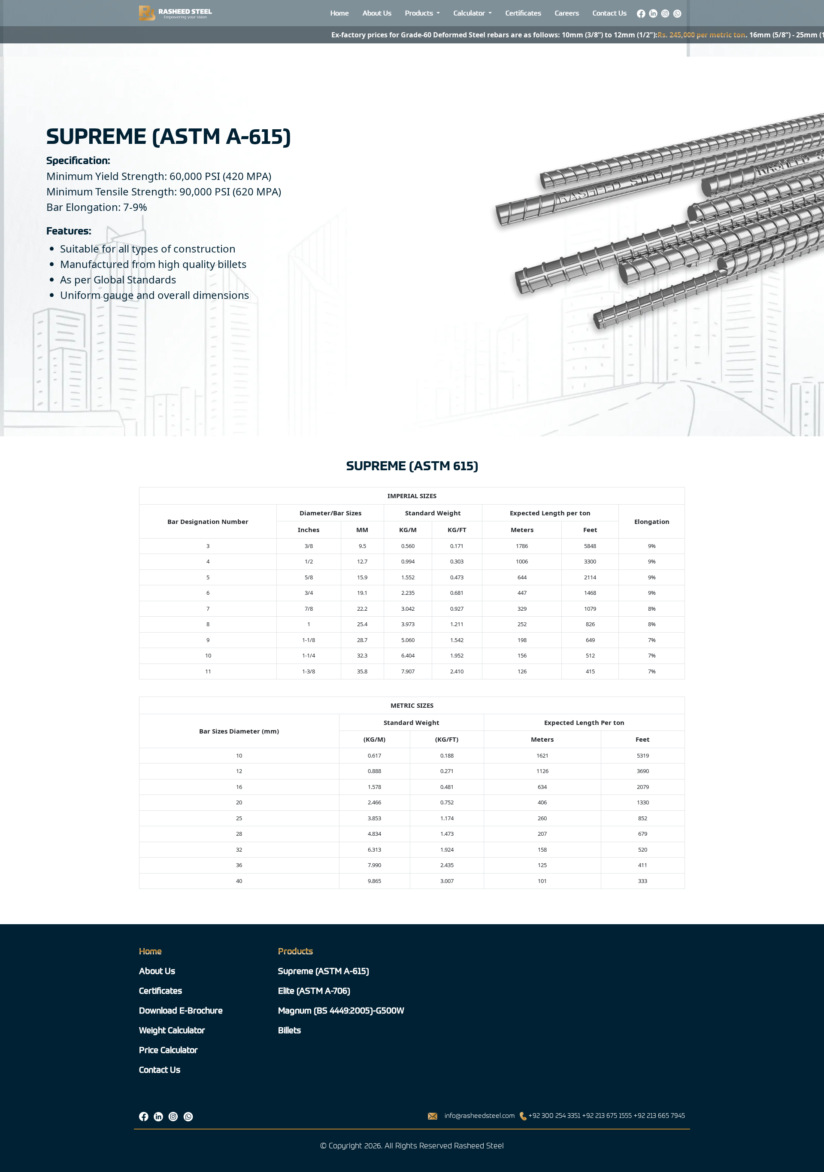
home (150, 951)
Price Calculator (168, 1050)
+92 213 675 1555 (607, 1115)
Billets (289, 1030)
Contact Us (610, 13)
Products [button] (420, 13)
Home (339, 13)
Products (295, 951)
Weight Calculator (172, 1030)
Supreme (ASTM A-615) (323, 971)
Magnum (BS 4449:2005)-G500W (341, 1010)
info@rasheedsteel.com (480, 1115)
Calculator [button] (470, 13)
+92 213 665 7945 (659, 1115)
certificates (160, 990)
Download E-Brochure (181, 1010)
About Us (377, 13)
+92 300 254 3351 (554, 1115)
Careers (567, 13)
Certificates (523, 13)
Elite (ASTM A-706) (314, 990)
